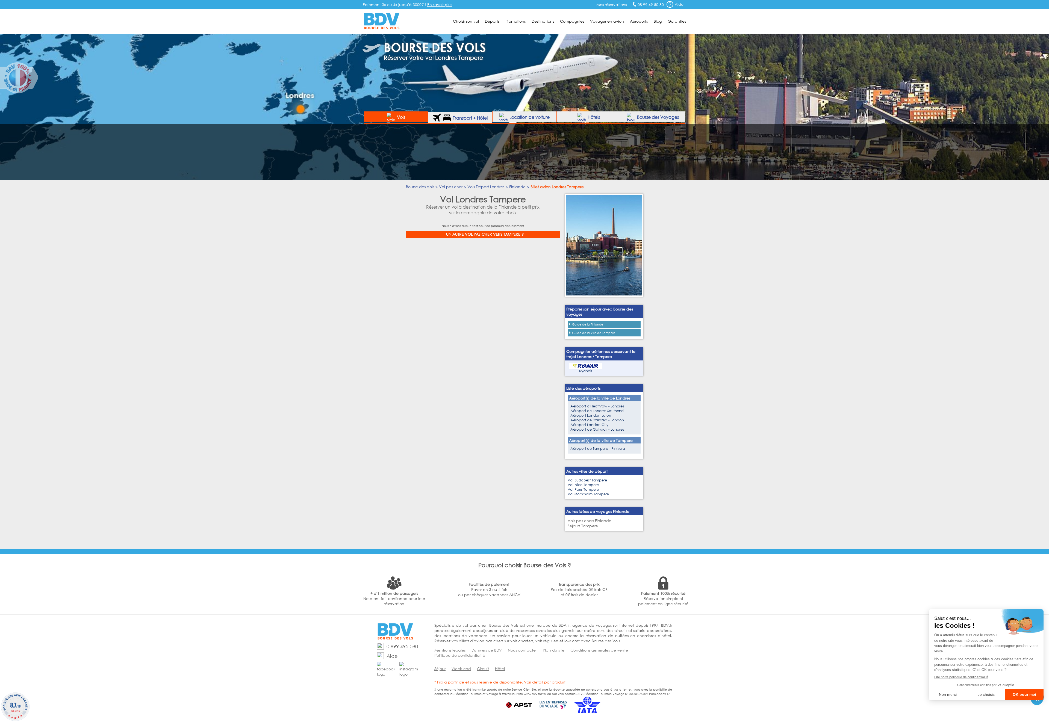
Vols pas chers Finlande (589, 520)
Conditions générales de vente (599, 650)
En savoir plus (439, 4)
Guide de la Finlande (587, 324)
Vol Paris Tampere (583, 489)
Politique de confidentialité (459, 655)
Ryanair (585, 371)
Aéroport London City (589, 424)
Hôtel (500, 668)
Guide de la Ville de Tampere (593, 333)
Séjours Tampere (583, 525)
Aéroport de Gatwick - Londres (597, 429)
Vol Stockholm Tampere (588, 494)
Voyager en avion (607, 21)
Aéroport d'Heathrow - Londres (597, 406)
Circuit (483, 668)
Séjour (440, 668)
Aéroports (639, 21)
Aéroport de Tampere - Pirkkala (597, 448)
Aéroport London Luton (590, 415)
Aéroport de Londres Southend (597, 411)
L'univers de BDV (487, 650)
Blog (658, 21)
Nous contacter (522, 650)
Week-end (461, 668)
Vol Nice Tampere (583, 485)
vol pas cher (474, 625)
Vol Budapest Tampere (587, 480)
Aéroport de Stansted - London (597, 420)
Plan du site (553, 650)
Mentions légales (449, 650)
